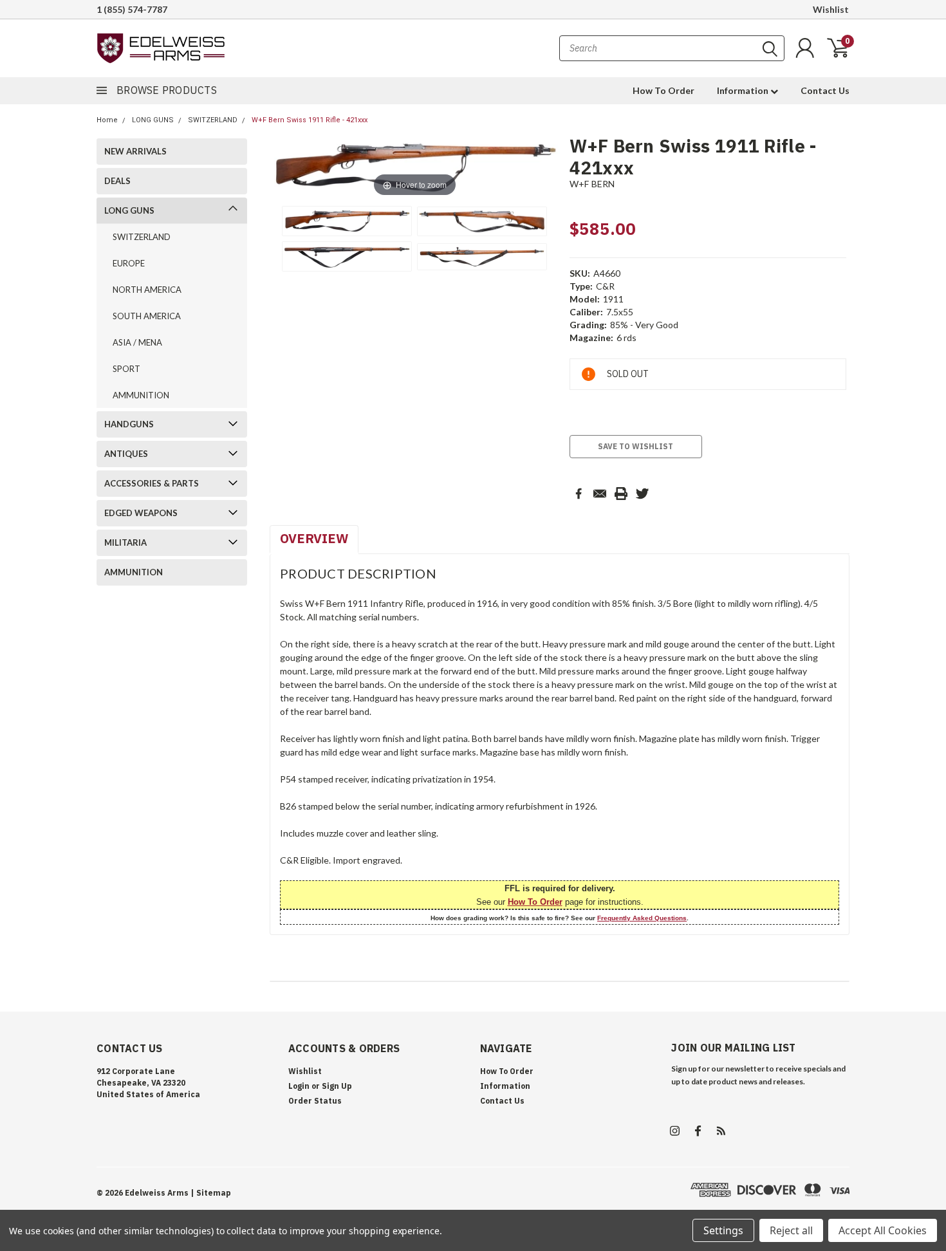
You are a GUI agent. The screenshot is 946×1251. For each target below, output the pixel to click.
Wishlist (831, 9)
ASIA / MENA (137, 342)
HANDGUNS (129, 424)
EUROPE (129, 263)
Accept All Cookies (883, 1230)
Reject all (791, 1230)
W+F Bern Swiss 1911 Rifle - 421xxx (309, 120)
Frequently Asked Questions (642, 918)
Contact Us (825, 90)
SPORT (126, 369)
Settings (723, 1230)
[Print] (621, 493)
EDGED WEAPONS (141, 513)
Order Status (315, 1101)
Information (743, 90)
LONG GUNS (153, 120)
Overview (314, 538)
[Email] (599, 493)
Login (299, 1086)
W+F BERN (592, 183)
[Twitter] (642, 493)
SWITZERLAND (212, 120)
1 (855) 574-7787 (132, 9)
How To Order (663, 90)
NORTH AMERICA (147, 289)
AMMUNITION (141, 395)
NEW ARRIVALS (135, 151)
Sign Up (337, 1086)
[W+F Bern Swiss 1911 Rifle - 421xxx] (347, 221)
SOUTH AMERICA (147, 316)
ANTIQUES (126, 454)
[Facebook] (578, 493)
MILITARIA (125, 542)
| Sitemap (210, 1193)
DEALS (117, 181)
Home (107, 120)
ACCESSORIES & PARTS (151, 483)
